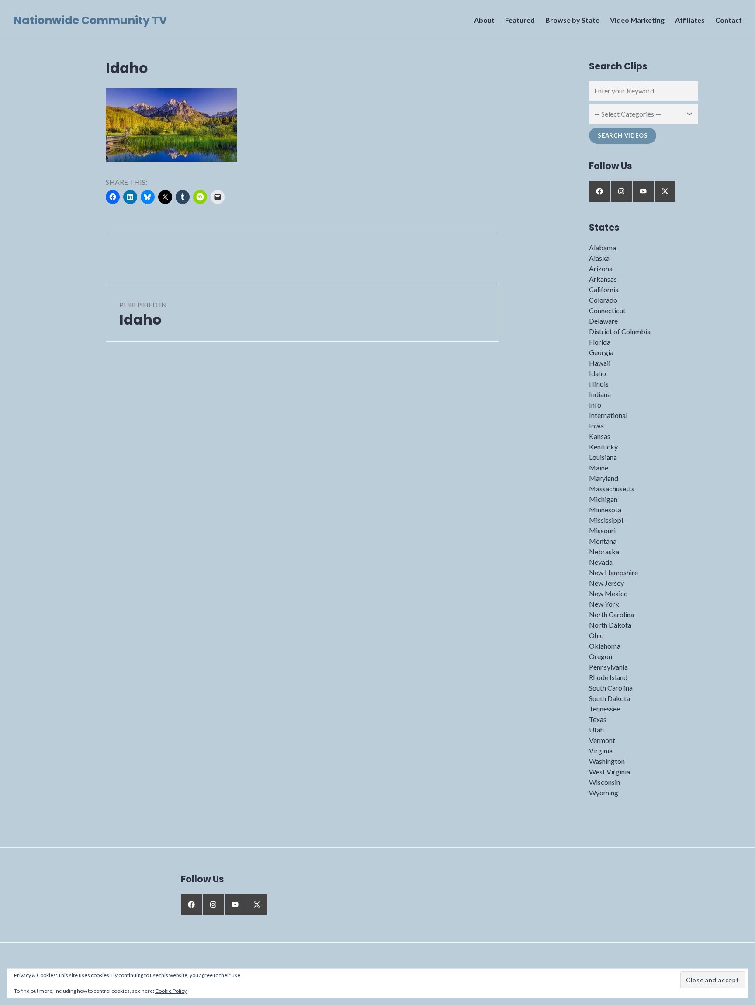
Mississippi (606, 520)
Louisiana (603, 457)
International (608, 415)
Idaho (597, 373)
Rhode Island (608, 677)
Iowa (596, 425)
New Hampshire (613, 572)
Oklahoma (604, 646)
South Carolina (611, 688)
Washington (607, 761)
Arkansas (603, 279)
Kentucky (603, 446)
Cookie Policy (171, 991)
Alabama (602, 247)
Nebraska (604, 551)
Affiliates (690, 20)
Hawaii (599, 363)
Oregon (600, 656)
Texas (597, 719)
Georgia (601, 352)
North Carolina (611, 614)
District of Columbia (620, 331)
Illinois (599, 384)
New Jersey (606, 583)
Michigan (603, 499)
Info (595, 405)
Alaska (599, 258)
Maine (598, 467)
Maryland (603, 478)
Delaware (603, 321)
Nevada (601, 562)
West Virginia (609, 771)
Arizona (601, 268)
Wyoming (603, 792)
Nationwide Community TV (90, 20)
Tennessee (604, 709)
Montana (602, 541)
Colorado (603, 300)
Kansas (599, 436)
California (604, 289)
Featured (520, 20)
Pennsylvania (608, 667)
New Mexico (608, 593)
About (484, 20)
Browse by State (572, 20)
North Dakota (610, 625)
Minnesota (605, 509)
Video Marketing (637, 20)
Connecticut (607, 310)
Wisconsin (604, 782)
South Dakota (609, 698)
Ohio (596, 635)
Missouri (602, 530)
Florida (599, 342)
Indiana (600, 394)
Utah (596, 729)
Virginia (601, 750)
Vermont (602, 740)
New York (604, 604)
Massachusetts (611, 488)
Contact (728, 20)
